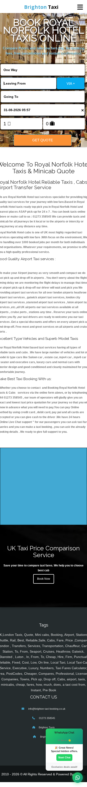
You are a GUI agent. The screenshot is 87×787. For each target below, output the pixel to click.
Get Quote (42, 140)
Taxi (41, 7)
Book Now (43, 578)
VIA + (71, 83)
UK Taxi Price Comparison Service (43, 552)
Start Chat (64, 757)
